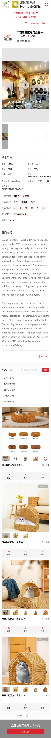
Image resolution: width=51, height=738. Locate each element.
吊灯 (33, 202)
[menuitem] (25, 378)
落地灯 (24, 202)
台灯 (16, 202)
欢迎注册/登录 (34, 23)
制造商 (16, 196)
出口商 (26, 196)
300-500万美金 (20, 214)
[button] (46, 459)
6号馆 (12, 220)
